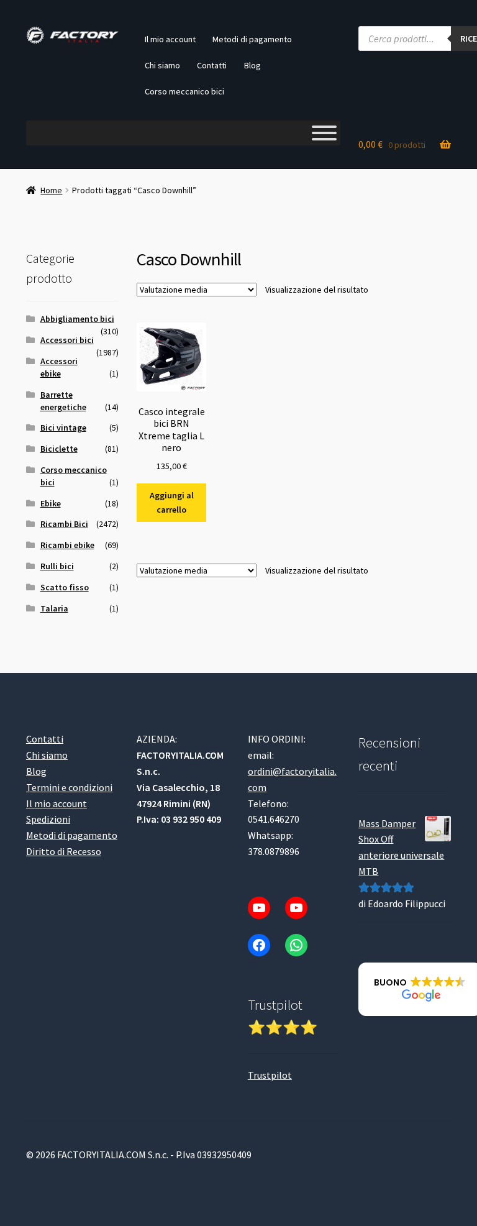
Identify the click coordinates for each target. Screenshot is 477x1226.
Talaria (54, 608)
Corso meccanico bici (184, 91)
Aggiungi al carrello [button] (172, 502)
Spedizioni (48, 819)
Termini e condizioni (69, 787)
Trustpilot (270, 1075)
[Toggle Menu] (324, 133)
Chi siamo (162, 65)
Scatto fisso (64, 587)
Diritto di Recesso (63, 851)
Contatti (212, 65)
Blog (252, 65)
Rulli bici (57, 566)
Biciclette (59, 448)
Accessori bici (67, 339)
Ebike (50, 503)
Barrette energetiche (63, 401)
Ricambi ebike (67, 545)
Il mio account (170, 39)
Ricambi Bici (64, 523)
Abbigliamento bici (77, 318)
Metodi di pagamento (252, 39)
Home (51, 190)
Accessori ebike (59, 367)
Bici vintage (63, 427)
